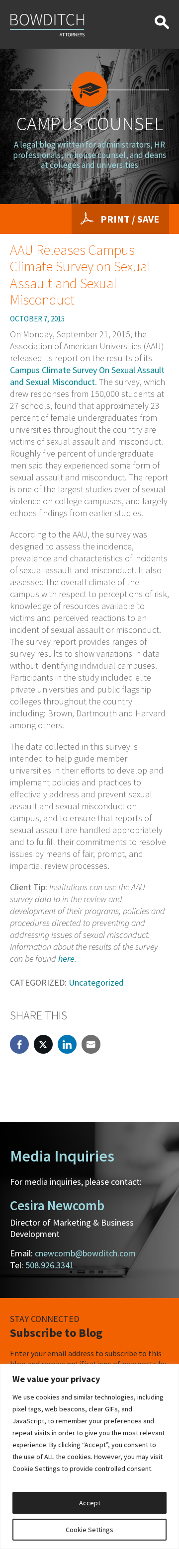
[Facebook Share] (19, 1044)
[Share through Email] (91, 1044)
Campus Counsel (89, 123)
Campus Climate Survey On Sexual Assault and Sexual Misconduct (87, 375)
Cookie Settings (89, 1529)
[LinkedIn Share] (67, 1044)
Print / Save (129, 219)
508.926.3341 (49, 1265)
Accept (89, 1502)
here (66, 958)
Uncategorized (96, 982)
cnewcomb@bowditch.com (85, 1253)
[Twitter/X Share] (43, 1044)
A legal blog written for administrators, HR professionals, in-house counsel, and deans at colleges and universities (89, 154)
